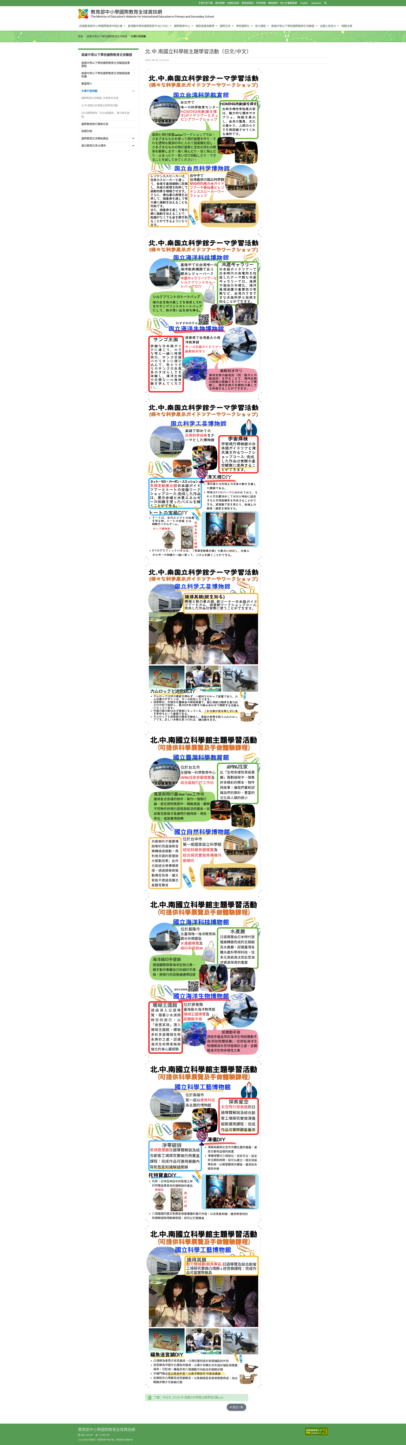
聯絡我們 (273, 3)
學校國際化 (243, 26)
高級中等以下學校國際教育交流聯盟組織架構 (105, 75)
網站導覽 (220, 3)
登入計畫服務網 (288, 3)
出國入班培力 (328, 26)
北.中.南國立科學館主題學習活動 (99, 105)
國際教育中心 (182, 26)
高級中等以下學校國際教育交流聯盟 (293, 26)
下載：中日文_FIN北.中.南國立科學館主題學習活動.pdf (188, 1397)
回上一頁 (237, 1407)
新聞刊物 (86, 131)
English (304, 3)
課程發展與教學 (205, 26)
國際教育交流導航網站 (94, 138)
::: (195, 3)
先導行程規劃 (89, 91)
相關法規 (346, 26)
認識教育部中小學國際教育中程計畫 (101, 26)
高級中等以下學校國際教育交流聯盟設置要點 (105, 64)
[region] (108, 98)
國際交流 (225, 26)
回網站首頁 (233, 3)
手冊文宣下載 (205, 3)
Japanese (316, 3)
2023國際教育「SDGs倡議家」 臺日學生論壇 (105, 114)
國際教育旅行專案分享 (94, 124)
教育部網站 (248, 3)
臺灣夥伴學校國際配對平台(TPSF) (148, 26)
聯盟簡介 (86, 83)
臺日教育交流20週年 (93, 145)
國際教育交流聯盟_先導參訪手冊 (99, 98)
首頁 (80, 36)
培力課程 (260, 26)
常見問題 (261, 3)
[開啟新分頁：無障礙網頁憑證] (316, 1431)
